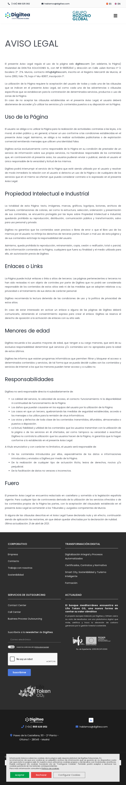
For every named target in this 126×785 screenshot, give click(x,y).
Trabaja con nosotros (20, 568)
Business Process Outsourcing (25, 618)
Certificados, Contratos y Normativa (86, 565)
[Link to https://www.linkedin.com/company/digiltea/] (91, 720)
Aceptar (19, 775)
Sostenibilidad (16, 574)
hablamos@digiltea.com (57, 3)
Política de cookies (50, 768)
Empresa (13, 554)
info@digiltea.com (56, 72)
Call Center (14, 612)
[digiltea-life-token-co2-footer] (34, 685)
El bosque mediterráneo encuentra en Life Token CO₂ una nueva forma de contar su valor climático (91, 608)
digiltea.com (82, 63)
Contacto (13, 561)
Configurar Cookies (69, 775)
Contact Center (17, 605)
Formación (71, 583)
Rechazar (41, 775)
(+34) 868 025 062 (20, 3)
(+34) (36, 726)
